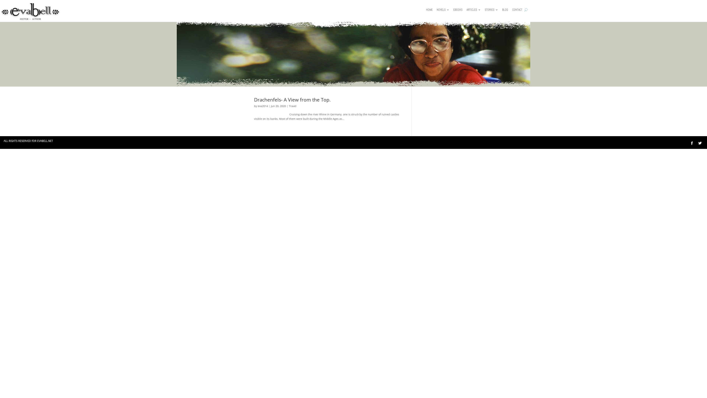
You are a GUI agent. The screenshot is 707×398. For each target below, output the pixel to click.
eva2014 (263, 106)
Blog (505, 10)
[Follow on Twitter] (702, 143)
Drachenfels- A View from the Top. (292, 99)
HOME (429, 10)
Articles (472, 10)
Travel (292, 106)
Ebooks (457, 10)
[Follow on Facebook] (692, 143)
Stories (489, 10)
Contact (517, 10)
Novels (441, 10)
